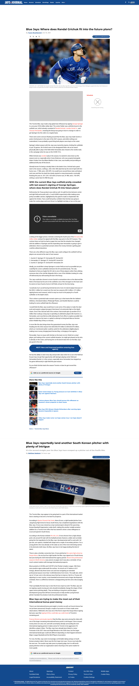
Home (31, 429)
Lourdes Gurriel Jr (71, 128)
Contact (70, 671)
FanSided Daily (34, 674)
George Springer (77, 124)
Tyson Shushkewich (35, 33)
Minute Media (20, 681)
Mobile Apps (105, 671)
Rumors (31, 2)
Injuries (58, 2)
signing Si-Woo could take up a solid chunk (55, 613)
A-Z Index (71, 677)
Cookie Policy (105, 674)
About (31, 671)
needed (43, 156)
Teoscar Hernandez (35, 130)
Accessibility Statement (54, 677)
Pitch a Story (51, 674)
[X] (129, 2)
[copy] (39, 36)
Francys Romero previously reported (41, 619)
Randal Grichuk (60, 128)
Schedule (38, 2)
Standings (45, 2)
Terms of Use (88, 674)
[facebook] (125, 2)
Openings (50, 671)
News (25, 2)
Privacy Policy (72, 674)
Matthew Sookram (34, 453)
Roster (52, 2)
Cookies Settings (89, 677)
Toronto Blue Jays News (42, 429)
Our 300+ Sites (88, 671)
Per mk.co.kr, (54, 536)
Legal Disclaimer (34, 677)
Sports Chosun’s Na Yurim (46, 520)
